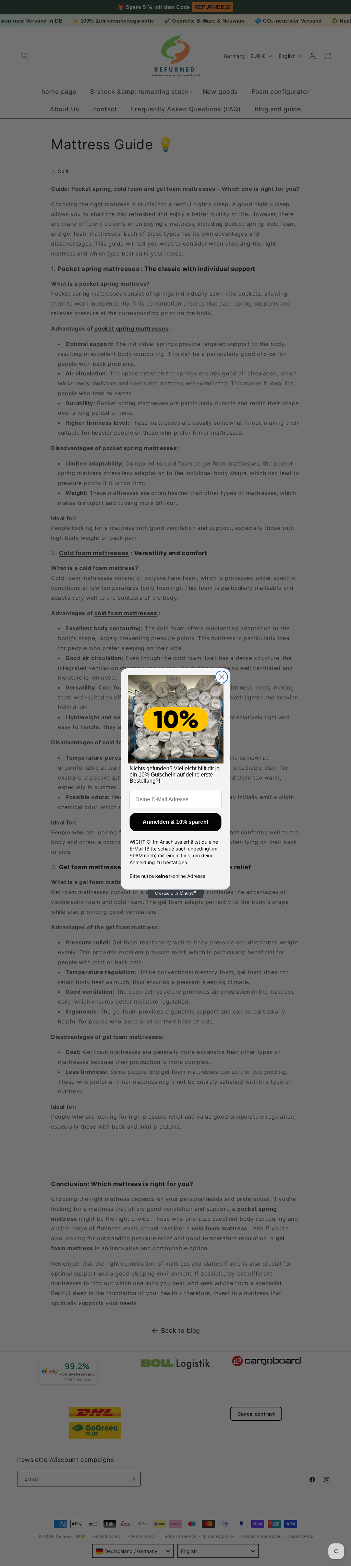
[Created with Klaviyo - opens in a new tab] (175, 894)
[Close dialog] (222, 677)
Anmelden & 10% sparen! (175, 822)
